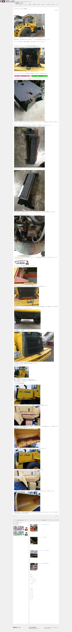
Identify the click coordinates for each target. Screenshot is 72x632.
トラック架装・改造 (33, 579)
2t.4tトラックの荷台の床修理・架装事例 (43, 563)
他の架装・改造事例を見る (39, 76)
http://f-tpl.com (48, 628)
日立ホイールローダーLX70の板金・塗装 (43, 524)
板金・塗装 (31, 592)
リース (31, 585)
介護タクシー (32, 583)
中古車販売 (31, 588)
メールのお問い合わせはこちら (17, 525)
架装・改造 (31, 594)
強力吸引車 (31, 590)
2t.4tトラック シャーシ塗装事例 (42, 537)
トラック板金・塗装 (33, 581)
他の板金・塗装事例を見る (22, 76)
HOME (31, 574)
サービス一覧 (32, 578)
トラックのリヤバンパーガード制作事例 (43, 550)
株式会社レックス (19, 3)
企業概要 (31, 576)
